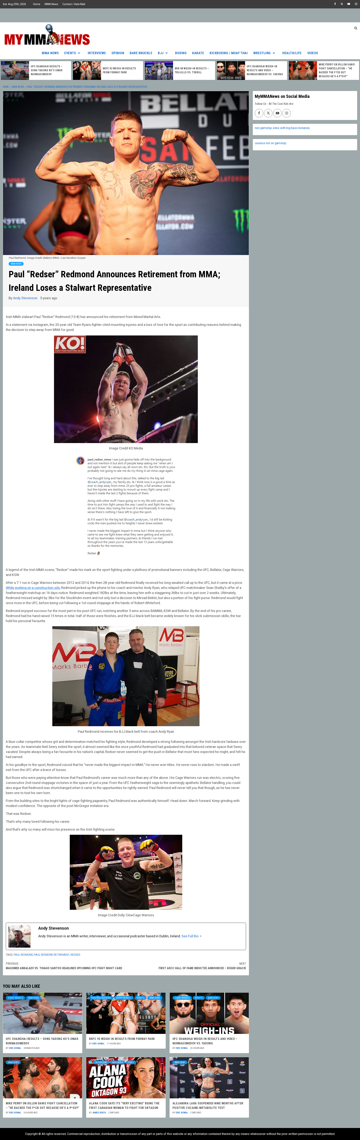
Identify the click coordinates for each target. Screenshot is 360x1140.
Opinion (118, 53)
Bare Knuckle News (101, 998)
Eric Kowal (15, 1048)
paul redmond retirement (51, 954)
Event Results (15, 998)
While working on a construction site (33, 588)
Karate (198, 53)
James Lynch (99, 1112)
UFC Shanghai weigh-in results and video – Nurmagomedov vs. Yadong (193, 70)
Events (70, 53)
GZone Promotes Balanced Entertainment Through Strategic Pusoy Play (336, 70)
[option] (36, 70)
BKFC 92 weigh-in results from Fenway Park (122, 1039)
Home (36, 4)
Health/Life (292, 53)
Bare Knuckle (141, 53)
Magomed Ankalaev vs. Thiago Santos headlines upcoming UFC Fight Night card (64, 966)
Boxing (181, 53)
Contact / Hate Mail (73, 4)
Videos (312, 53)
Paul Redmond (23, 954)
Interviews (97, 53)
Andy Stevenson (25, 298)
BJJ (161, 53)
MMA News (51, 4)
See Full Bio (190, 936)
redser (75, 954)
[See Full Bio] (201, 936)
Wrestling (262, 53)
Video (131, 1062)
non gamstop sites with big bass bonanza (282, 128)
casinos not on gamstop (270, 143)
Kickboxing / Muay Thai (229, 53)
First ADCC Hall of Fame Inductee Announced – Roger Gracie (202, 966)
